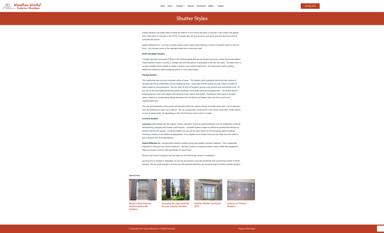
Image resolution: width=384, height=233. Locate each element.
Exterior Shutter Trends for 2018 (208, 190)
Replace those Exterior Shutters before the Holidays (143, 190)
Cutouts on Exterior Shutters (241, 190)
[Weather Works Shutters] (22, 3)
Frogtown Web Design (246, 228)
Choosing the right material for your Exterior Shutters (175, 190)
